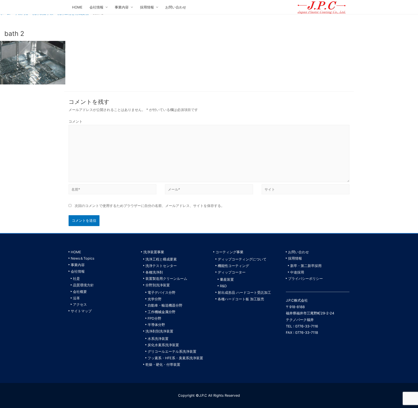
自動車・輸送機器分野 (165, 305)
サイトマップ (81, 311)
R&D (223, 286)
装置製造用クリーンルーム (166, 278)
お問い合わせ (175, 7)
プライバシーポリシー (305, 278)
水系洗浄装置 (158, 338)
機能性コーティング (233, 266)
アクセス (80, 304)
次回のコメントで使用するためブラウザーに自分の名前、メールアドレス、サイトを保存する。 (149, 205)
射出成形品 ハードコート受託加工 (244, 292)
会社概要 (80, 291)
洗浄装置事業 (153, 252)
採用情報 (147, 7)
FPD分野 (154, 318)
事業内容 (122, 7)
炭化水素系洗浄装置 (163, 345)
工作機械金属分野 (161, 312)
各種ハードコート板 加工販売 (241, 299)
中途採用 (297, 272)
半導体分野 (156, 324)
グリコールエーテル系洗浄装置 (172, 351)
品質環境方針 (83, 285)
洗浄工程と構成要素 (161, 259)
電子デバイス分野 (161, 292)
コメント (76, 121)
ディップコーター (232, 272)
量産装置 (227, 279)
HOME (77, 7)
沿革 (76, 298)
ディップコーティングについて (242, 259)
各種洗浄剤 (154, 272)
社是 (76, 278)
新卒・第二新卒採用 (306, 266)
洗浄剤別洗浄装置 (159, 331)
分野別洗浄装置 (157, 285)
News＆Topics (82, 258)
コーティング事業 (229, 252)
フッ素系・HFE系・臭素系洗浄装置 (175, 358)
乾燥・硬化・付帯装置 (162, 364)
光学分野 (155, 299)
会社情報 (96, 7)
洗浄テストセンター (161, 266)
